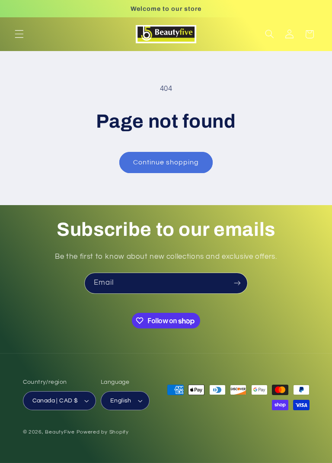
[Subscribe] (237, 283)
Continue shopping (166, 162)
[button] (19, 34)
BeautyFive (59, 432)
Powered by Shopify (103, 432)
